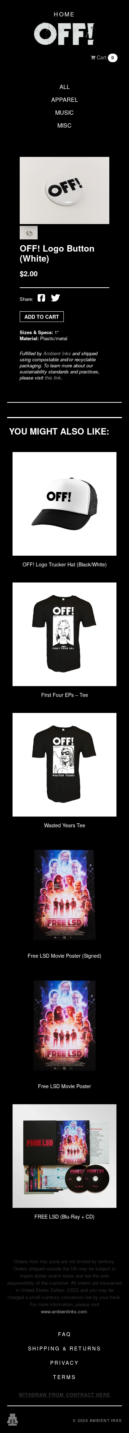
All (64, 87)
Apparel (64, 99)
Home (64, 14)
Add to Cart (41, 316)
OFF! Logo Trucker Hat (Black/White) (65, 564)
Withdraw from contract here (64, 1394)
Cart (104, 57)
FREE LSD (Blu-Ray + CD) (64, 1216)
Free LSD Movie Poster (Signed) (64, 955)
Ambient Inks (57, 353)
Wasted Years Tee (64, 825)
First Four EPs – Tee (64, 694)
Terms (64, 1376)
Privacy (64, 1362)
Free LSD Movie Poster (64, 1086)
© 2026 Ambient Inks (97, 1420)
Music (64, 112)
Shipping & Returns (64, 1348)
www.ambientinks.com (64, 1311)
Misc (64, 125)
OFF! (64, 33)
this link (53, 377)
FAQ (64, 1334)
